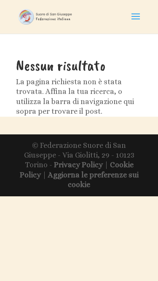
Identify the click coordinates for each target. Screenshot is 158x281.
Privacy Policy (78, 165)
